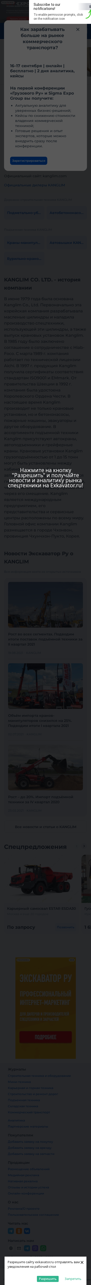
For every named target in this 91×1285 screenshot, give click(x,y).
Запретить (73, 1278)
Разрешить (48, 1278)
